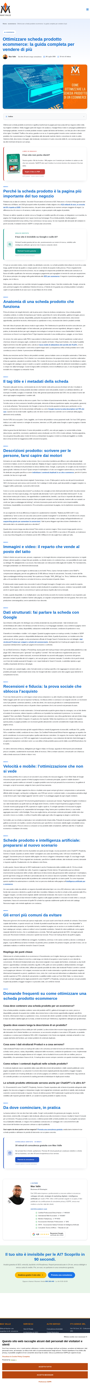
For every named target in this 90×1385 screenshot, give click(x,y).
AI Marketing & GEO (30, 1332)
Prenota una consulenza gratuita (50, 1129)
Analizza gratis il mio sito (29, 1275)
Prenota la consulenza (27, 1159)
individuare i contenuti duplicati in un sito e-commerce (53, 472)
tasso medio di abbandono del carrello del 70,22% (58, 345)
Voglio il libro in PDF (33, 172)
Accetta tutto (45, 1367)
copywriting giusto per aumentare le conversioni (21, 521)
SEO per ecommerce (51, 276)
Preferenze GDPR (45, 1382)
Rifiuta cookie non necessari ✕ (75, 1337)
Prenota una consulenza (61, 1275)
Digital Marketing (53, 1332)
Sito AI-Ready (28, 1329)
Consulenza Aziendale (55, 1329)
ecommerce (12, 24)
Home (5, 24)
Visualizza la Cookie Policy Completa (16, 1356)
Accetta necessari (45, 1375)
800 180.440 (49, 1281)
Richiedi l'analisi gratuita (28, 251)
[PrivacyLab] (13, 1360)
